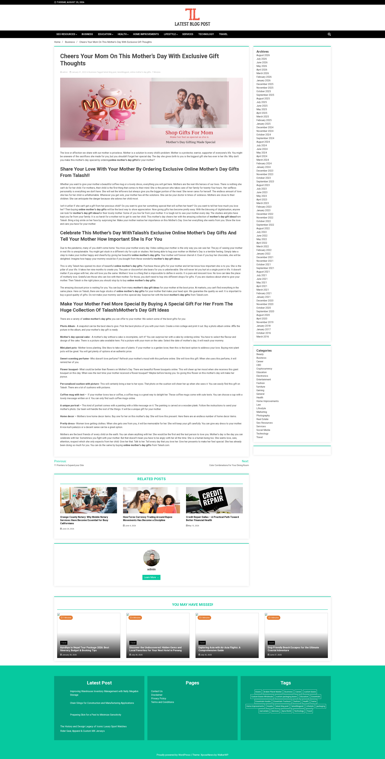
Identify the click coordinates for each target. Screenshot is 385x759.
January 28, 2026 (69, 655)
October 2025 (263, 91)
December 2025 (264, 84)
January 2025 (263, 123)
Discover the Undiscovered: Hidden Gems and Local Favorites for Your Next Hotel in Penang (155, 649)
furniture (260, 386)
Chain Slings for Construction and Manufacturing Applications (102, 703)
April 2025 (261, 113)
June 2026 (262, 62)
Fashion (260, 383)
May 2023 (261, 196)
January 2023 (263, 210)
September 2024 (265, 138)
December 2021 (264, 257)
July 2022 (261, 232)
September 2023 (265, 181)
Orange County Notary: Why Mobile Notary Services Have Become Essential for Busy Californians (84, 520)
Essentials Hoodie (263, 701)
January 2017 (263, 329)
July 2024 (261, 145)
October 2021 (263, 264)
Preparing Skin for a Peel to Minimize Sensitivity (96, 714)
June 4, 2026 (130, 526)
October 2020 (263, 307)
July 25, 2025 (206, 655)
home (313, 701)
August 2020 (263, 315)
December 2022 (264, 214)
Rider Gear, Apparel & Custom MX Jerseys (82, 731)
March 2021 (262, 289)
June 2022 (262, 235)
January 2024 (263, 167)
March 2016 (262, 336)
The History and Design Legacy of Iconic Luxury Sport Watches (93, 726)
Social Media (263, 430)
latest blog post (110, 72)
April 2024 (261, 156)
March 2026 (262, 73)
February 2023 (264, 206)
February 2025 (264, 120)
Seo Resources (65, 34)
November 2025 (264, 87)
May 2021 (261, 282)
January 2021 (263, 297)
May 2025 (261, 109)
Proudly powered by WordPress (174, 754)
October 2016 (263, 333)
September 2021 (265, 268)
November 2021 (264, 260)
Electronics (262, 375)
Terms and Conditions (162, 702)
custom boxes (310, 692)
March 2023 (262, 203)
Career (259, 361)
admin (65, 72)
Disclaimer (156, 694)
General (260, 394)
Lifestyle (170, 34)
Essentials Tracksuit (282, 701)
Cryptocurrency (264, 368)
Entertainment (263, 379)
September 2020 (265, 311)
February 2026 (264, 76)
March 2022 (262, 246)
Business (87, 34)
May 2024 (261, 152)
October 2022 (263, 221)
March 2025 (262, 116)
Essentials (315, 697)
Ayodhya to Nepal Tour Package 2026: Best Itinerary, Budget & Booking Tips (84, 649)
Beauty (260, 354)
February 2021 (264, 293)
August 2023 (263, 185)
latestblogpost (123, 72)
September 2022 (265, 224)
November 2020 (264, 304)
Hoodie (270, 706)
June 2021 (262, 279)
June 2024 (262, 149)
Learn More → (151, 577)
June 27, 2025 (275, 655)
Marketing (261, 412)
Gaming (260, 390)
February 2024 (264, 163)
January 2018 (263, 325)
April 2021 (261, 286)
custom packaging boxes (286, 697)
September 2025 (265, 95)
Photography (263, 415)
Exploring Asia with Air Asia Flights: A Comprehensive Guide (219, 649)
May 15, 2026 (193, 526)
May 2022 (261, 239)
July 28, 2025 (137, 655)
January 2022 (263, 253)
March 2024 (262, 159)
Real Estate (262, 419)
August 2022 (263, 228)
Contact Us (157, 691)
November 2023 (264, 174)
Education (104, 34)
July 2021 (261, 275)
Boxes (258, 692)
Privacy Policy (158, 698)
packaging (321, 706)
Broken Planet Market (273, 692)
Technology (206, 34)
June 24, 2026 (68, 529)
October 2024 (263, 134)
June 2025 (262, 105)
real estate (264, 711)
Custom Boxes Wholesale (262, 697)
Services (187, 34)
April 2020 (261, 318)
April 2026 (261, 69)
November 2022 (264, 217)
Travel (223, 34)
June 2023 (262, 192)
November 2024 (264, 131)
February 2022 (264, 250)
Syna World (286, 711)
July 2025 (261, 102)
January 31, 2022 (79, 72)
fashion (297, 701)
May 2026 (261, 66)
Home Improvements (146, 34)
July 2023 (261, 188)
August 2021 (263, 271)
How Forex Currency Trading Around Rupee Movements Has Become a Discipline (147, 519)
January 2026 (263, 80)
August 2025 (263, 98)
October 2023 (263, 177)
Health (122, 34)
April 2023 (261, 199)
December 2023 (264, 170)
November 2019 (264, 322)
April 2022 (261, 242)
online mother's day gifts (140, 72)
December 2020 (264, 300)
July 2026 (261, 58)
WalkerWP (222, 754)
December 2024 (264, 127)
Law (258, 404)
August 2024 (263, 141)
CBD (258, 365)
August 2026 (263, 55)
